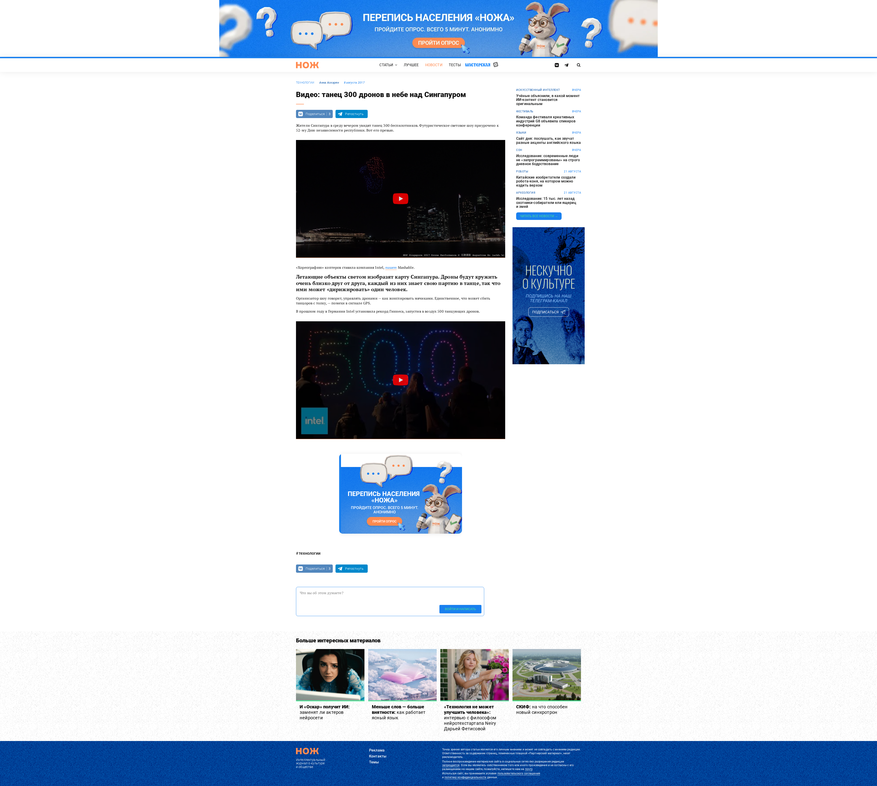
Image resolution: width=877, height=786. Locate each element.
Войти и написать (460, 609)
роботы (522, 171)
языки (521, 132)
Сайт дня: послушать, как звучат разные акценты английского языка (548, 141)
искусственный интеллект (538, 90)
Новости (433, 65)
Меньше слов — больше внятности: (399, 712)
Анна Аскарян (329, 82)
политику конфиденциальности (465, 777)
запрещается (451, 765)
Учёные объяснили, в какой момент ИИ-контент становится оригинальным (548, 100)
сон (519, 150)
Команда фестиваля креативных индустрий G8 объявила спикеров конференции (546, 121)
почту (529, 769)
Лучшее (411, 65)
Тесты (455, 65)
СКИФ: (542, 709)
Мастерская (477, 65)
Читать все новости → (539, 216)
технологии (305, 82)
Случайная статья (496, 65)
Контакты (377, 756)
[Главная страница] (307, 65)
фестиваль (525, 111)
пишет (391, 267)
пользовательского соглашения (518, 773)
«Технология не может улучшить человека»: (470, 717)
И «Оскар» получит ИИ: (325, 712)
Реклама (377, 750)
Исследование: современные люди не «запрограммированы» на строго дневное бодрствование (548, 160)
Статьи (386, 65)
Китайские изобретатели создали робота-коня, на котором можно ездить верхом (546, 181)
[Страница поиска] (579, 65)
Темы (374, 762)
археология (525, 192)
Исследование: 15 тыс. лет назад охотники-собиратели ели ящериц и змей (546, 203)
